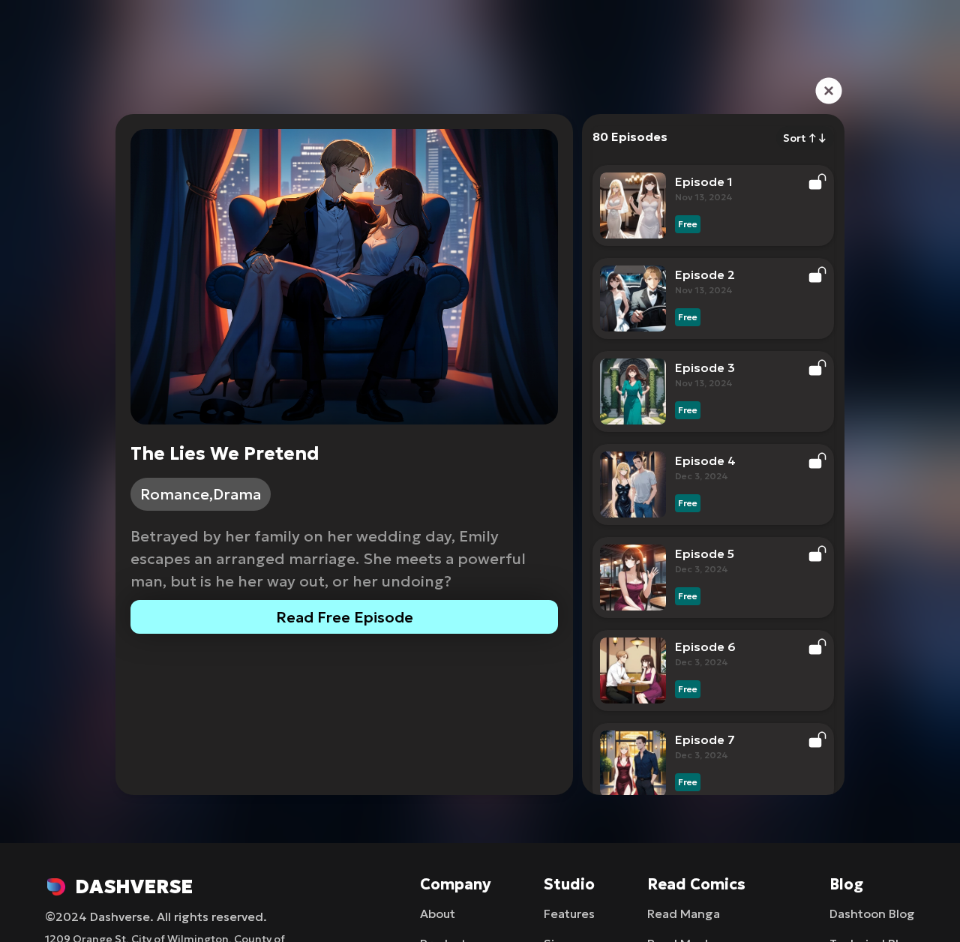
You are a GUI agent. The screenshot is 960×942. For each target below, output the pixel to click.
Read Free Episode (344, 617)
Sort (805, 138)
